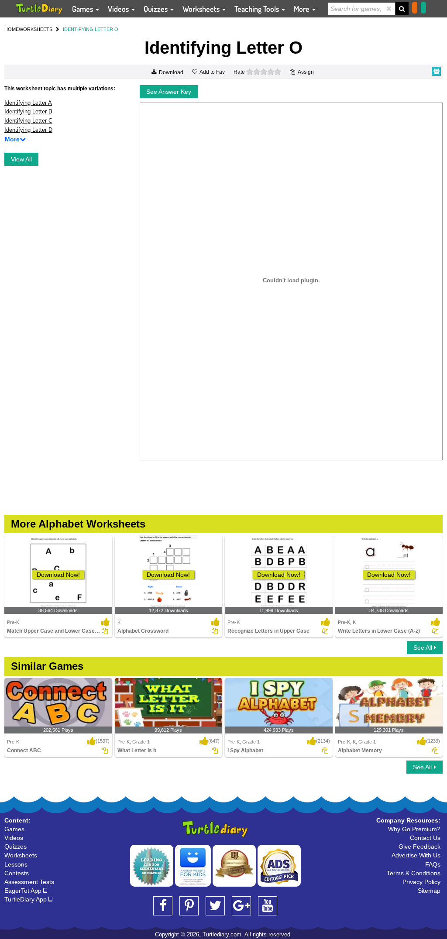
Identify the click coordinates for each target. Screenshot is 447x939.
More (302, 9)
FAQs (432, 864)
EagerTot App (23, 890)
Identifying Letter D (28, 130)
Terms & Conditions (413, 873)
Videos (119, 9)
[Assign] (105, 631)
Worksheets (201, 9)
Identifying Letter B (28, 111)
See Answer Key (168, 91)
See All (423, 647)
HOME (11, 29)
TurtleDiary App (26, 899)
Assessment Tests (29, 881)
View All (21, 159)
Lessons (16, 864)
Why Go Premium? (414, 829)
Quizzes (156, 9)
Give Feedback (419, 846)
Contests (16, 873)
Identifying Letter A (28, 102)
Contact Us (425, 837)
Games (83, 9)
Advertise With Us (416, 855)
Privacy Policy (421, 881)
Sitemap (429, 890)
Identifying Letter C (28, 120)
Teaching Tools (257, 9)
